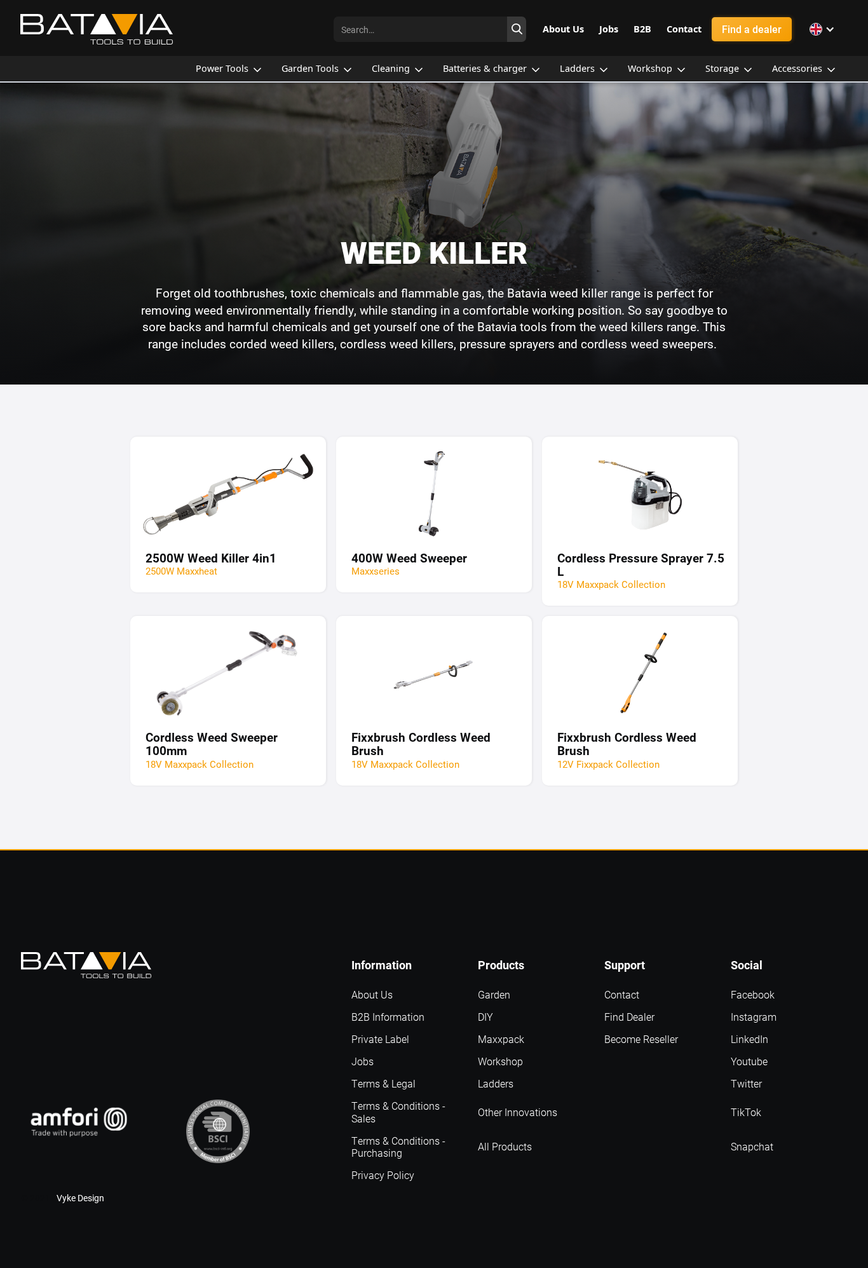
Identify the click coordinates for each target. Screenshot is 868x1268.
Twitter (746, 1083)
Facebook (753, 994)
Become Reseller (641, 1039)
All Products (505, 1146)
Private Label (380, 1039)
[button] (822, 29)
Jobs (362, 1061)
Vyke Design (80, 1198)
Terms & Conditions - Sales (398, 1112)
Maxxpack (501, 1039)
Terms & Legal (383, 1083)
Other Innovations (517, 1112)
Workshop (500, 1061)
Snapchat (752, 1146)
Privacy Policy (382, 1175)
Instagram (753, 1017)
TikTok (746, 1112)
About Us (372, 994)
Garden (494, 994)
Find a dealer (752, 29)
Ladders (495, 1083)
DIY (485, 1017)
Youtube (749, 1061)
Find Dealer (629, 1017)
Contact (621, 994)
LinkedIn (749, 1039)
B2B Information (387, 1017)
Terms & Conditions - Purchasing (398, 1147)
